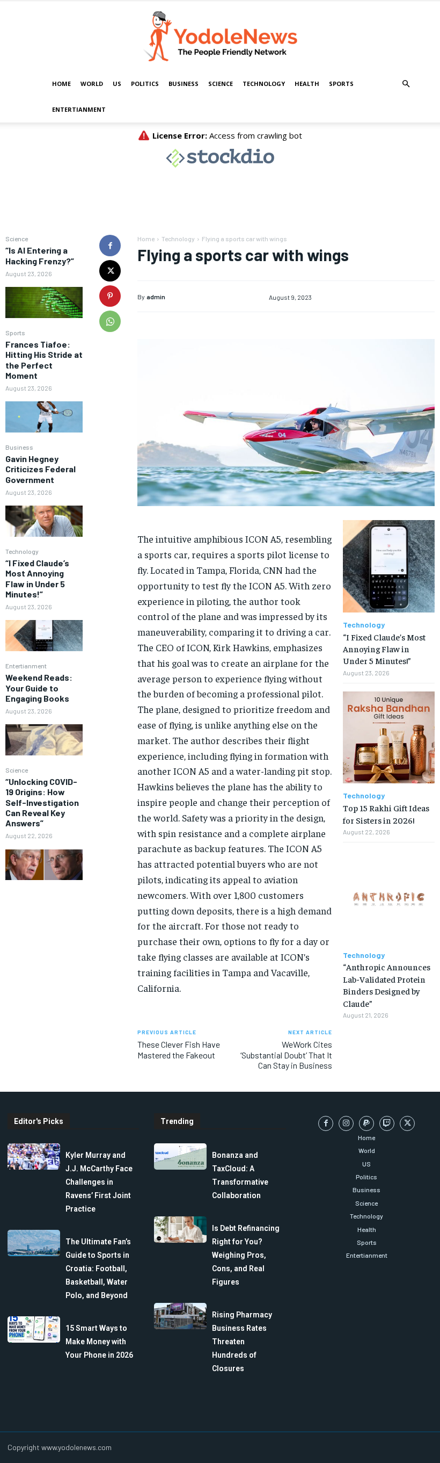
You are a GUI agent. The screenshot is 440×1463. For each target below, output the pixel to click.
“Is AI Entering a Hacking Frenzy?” (39, 255)
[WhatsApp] (110, 321)
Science (220, 84)
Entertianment (79, 109)
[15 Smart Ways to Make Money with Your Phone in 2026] (34, 1329)
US (117, 84)
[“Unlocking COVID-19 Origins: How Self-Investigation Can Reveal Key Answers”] (44, 865)
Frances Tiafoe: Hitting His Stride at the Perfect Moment (44, 359)
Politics (145, 84)
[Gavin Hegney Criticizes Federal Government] (44, 521)
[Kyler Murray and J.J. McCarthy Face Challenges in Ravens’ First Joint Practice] (34, 1156)
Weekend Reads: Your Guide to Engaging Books (38, 687)
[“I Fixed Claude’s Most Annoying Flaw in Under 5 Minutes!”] (44, 635)
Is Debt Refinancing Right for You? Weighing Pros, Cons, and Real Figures (246, 1255)
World (91, 84)
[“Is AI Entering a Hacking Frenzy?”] (44, 302)
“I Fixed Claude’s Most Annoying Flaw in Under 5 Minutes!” (37, 578)
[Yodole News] (220, 36)
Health (307, 84)
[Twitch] (386, 1123)
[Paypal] (366, 1123)
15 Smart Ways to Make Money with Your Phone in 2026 (99, 1341)
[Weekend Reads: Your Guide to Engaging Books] (44, 739)
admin (155, 296)
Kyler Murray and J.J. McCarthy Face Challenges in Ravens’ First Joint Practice (99, 1182)
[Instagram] (346, 1123)
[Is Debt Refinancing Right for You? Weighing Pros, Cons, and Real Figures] (180, 1229)
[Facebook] (110, 245)
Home (61, 84)
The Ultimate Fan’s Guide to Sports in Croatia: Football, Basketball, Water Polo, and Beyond (98, 1268)
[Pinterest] (110, 296)
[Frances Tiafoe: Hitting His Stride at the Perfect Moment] (44, 417)
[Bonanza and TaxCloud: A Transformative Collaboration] (180, 1156)
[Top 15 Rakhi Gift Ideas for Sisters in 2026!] (389, 737)
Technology (264, 84)
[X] (110, 271)
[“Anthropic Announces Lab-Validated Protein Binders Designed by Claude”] (389, 896)
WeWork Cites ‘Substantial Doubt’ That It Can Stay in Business (286, 1054)
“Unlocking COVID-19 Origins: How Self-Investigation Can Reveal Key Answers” (42, 802)
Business (183, 84)
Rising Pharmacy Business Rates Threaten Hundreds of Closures (242, 1341)
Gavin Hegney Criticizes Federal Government (40, 468)
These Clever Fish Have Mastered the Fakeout (178, 1049)
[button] (406, 84)
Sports (341, 84)
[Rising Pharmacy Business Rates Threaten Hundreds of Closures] (180, 1316)
